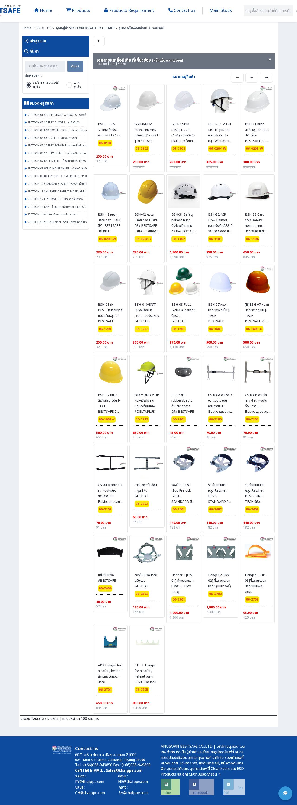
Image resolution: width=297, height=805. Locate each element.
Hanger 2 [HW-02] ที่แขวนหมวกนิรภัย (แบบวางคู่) (219, 581)
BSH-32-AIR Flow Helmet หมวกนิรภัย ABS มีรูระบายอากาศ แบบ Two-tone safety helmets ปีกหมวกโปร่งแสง (220, 231)
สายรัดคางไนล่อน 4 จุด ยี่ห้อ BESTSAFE (146, 491)
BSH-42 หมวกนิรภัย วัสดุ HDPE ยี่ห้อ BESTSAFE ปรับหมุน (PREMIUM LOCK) (109, 228)
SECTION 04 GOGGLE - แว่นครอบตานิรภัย (52, 138)
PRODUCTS (45, 28)
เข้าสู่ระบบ (37, 41)
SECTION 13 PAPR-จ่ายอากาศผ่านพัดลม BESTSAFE (57, 207)
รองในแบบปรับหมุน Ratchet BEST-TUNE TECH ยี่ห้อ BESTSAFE (254, 496)
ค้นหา (75, 66)
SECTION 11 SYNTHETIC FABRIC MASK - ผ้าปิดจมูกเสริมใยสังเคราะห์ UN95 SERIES (77, 191)
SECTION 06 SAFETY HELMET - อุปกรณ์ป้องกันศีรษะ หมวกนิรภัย (65, 153)
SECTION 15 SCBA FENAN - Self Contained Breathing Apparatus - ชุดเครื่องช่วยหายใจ (81, 222)
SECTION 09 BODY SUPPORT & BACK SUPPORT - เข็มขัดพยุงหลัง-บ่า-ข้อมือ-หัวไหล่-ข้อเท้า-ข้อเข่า (85, 176)
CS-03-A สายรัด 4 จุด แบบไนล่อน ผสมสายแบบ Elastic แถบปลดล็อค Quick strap (220, 406)
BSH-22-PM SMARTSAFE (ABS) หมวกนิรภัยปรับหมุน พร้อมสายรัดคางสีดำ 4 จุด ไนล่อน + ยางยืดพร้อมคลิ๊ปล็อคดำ (183, 141)
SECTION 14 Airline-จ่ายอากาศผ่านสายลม (52, 214)
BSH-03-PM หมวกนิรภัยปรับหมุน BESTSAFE (109, 130)
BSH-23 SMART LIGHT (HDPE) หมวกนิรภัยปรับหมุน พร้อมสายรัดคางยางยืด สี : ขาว (220, 135)
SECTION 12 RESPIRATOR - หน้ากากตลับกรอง (55, 199)
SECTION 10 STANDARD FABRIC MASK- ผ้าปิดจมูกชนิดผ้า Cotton (67, 184)
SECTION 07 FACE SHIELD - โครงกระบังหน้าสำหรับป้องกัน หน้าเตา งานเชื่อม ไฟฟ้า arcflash (79, 161)
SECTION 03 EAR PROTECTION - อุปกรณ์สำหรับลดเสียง (61, 130)
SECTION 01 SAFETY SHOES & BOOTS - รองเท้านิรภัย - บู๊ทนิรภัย (66, 115)
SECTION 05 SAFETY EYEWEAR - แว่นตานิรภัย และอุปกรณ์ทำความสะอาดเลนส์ (72, 145)
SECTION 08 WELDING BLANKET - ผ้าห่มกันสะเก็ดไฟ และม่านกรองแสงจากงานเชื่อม (76, 168)
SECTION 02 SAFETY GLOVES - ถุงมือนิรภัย (53, 122)
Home (27, 28)
